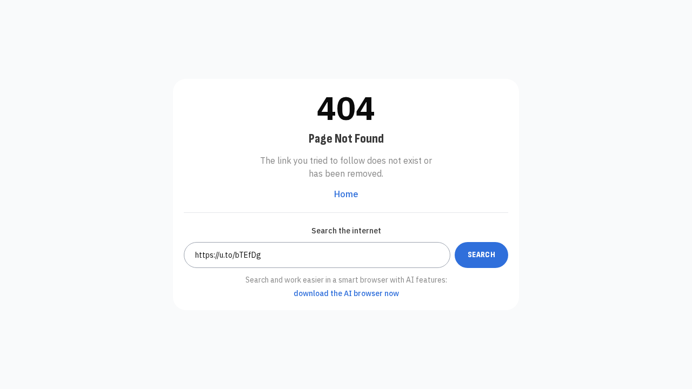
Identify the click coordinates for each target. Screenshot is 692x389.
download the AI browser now (346, 293)
